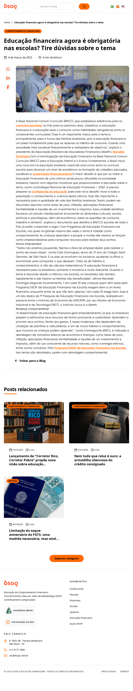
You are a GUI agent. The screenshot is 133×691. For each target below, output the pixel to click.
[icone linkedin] (8, 78)
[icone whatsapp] (8, 69)
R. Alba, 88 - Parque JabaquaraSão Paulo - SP (25, 642)
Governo (74, 612)
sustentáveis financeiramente (52, 174)
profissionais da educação (49, 191)
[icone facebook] (8, 87)
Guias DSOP (76, 623)
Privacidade (109, 671)
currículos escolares (29, 125)
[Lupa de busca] (84, 6)
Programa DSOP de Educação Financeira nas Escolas (90, 348)
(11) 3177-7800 (17, 649)
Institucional (76, 588)
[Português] (112, 6)
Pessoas (74, 594)
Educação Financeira (81, 617)
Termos (124, 671)
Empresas (75, 600)
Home (7, 22)
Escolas (74, 606)
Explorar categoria (67, 558)
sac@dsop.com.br (18, 655)
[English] (123, 6)
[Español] (118, 6)
